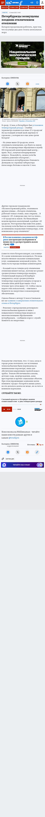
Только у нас (14, 7)
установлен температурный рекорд (22, 126)
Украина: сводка (35, 7)
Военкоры (23, 7)
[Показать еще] (37, 83)
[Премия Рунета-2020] (20, 3)
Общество (4, 12)
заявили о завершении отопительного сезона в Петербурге (22, 302)
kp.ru (41, 445)
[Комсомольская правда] (12, 2)
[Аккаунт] (42, 2)
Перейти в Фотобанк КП (27, 121)
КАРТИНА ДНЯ (10, 459)
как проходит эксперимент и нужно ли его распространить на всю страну (20, 240)
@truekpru (14, 437)
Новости (5, 7)
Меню (2, 2)
